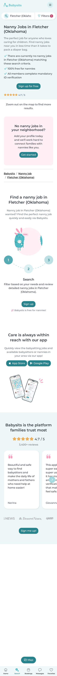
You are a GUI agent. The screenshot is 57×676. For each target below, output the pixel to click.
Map (30, 659)
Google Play (41, 363)
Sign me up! (28, 530)
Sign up (28, 304)
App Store (18, 363)
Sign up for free (28, 86)
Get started (28, 154)
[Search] (6, 16)
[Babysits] (13, 5)
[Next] (52, 480)
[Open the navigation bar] (50, 5)
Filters (46, 15)
